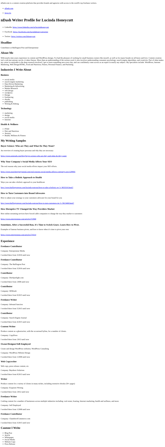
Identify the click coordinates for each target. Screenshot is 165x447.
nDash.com (9, 8)
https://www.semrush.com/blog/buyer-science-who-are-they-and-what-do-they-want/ (34, 156)
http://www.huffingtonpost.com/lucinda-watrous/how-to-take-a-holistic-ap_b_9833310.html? (37, 187)
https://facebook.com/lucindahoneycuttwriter (30, 32)
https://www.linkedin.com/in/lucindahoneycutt (31, 27)
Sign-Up (8, 13)
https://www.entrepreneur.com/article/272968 (18, 219)
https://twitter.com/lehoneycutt (23, 36)
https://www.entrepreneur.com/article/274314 (18, 235)
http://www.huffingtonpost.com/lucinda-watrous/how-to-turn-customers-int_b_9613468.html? (37, 203)
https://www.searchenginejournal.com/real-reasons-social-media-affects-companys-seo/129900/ (38, 172)
